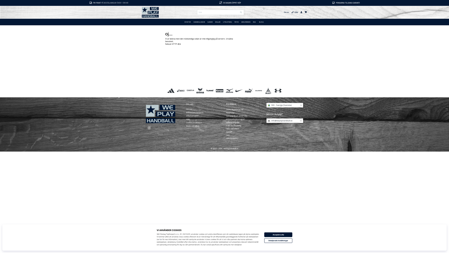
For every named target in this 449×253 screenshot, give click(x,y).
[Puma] (249, 90)
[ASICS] (181, 90)
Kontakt (229, 132)
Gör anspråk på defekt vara (236, 116)
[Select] (268, 90)
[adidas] (171, 90)
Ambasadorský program (235, 119)
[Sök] (241, 12)
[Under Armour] (278, 90)
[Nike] (239, 90)
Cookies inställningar (194, 122)
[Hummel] (210, 90)
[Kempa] (219, 90)
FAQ (228, 135)
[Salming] (258, 90)
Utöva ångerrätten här (235, 109)
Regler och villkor (192, 126)
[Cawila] (190, 90)
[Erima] (200, 90)
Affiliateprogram (192, 116)
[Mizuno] (229, 90)
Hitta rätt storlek (232, 129)
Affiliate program (232, 122)
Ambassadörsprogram (195, 112)
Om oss (286, 12)
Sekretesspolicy (232, 138)
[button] (236, 12)
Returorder (230, 113)
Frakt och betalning (233, 125)
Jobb (188, 119)
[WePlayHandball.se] (164, 114)
